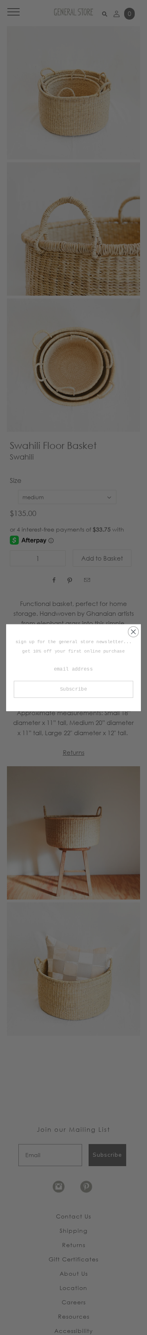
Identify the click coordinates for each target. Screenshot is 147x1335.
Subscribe (73, 689)
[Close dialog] (133, 631)
